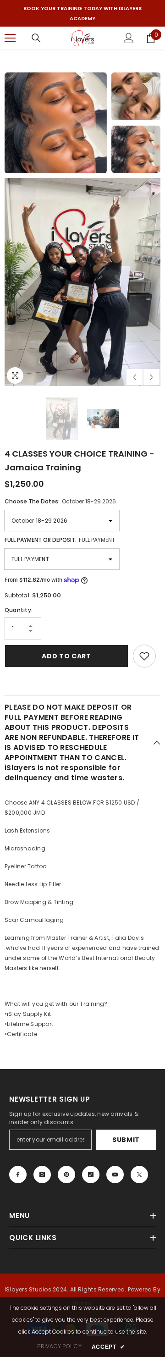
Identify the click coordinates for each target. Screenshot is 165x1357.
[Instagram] (42, 1174)
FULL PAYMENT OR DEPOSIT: (60, 540)
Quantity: (19, 609)
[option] (82, 13)
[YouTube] (115, 1174)
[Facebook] (18, 1174)
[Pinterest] (66, 1174)
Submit (126, 1139)
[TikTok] (90, 1174)
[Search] (36, 38)
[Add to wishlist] (144, 655)
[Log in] (129, 38)
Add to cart (66, 655)
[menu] (10, 38)
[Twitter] (139, 1174)
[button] (134, 377)
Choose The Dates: (60, 501)
